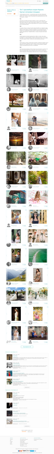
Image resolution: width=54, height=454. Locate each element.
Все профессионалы (23, 440)
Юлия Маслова (14, 225)
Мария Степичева (36, 89)
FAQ (10, 440)
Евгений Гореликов (14, 186)
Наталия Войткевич (16, 379)
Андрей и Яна (15, 356)
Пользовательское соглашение (38, 439)
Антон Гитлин (15, 419)
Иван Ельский (35, 244)
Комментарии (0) (15, 359)
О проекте (11, 439)
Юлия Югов (35, 322)
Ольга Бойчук (13, 128)
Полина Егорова (14, 147)
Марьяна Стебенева (14, 283)
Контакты (11, 441)
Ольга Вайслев (13, 108)
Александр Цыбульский (15, 322)
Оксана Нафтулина (14, 89)
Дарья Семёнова (36, 283)
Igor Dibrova (35, 225)
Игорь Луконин (15, 355)
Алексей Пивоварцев (36, 108)
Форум (11, 443)
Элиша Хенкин (35, 341)
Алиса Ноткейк (13, 244)
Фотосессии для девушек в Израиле (18, 373)
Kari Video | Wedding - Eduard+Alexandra (19, 413)
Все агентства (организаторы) (24, 443)
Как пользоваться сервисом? (24, 439)
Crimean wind (15, 405)
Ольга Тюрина (13, 341)
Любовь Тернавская (36, 128)
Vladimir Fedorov (15, 371)
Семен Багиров (15, 403)
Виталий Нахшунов (36, 147)
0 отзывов (24, 89)
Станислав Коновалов (16, 363)
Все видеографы (22, 442)
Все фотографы (22, 441)
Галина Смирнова (36, 186)
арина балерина (15, 411)
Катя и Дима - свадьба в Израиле (18, 381)
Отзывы (11, 442)
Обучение (35, 440)
